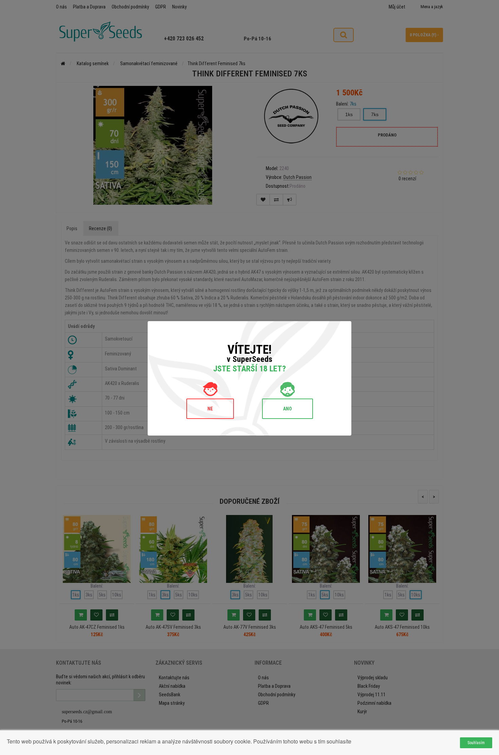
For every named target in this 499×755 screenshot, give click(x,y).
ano (287, 408)
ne (210, 408)
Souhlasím (476, 742)
